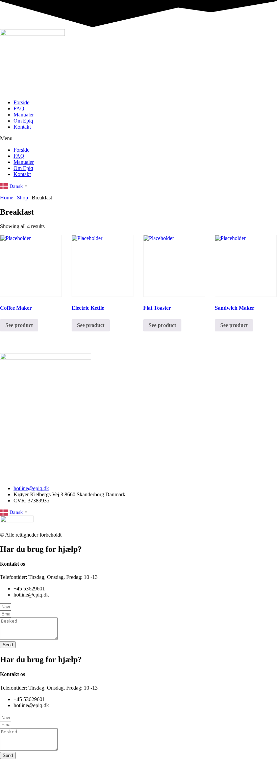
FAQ (19, 108)
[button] (138, 138)
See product (19, 325)
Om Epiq (23, 121)
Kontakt (22, 127)
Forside (21, 102)
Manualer (24, 114)
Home (6, 197)
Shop (22, 197)
